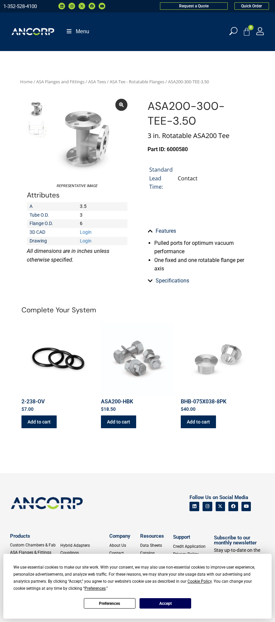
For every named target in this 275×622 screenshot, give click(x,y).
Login (86, 232)
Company (119, 536)
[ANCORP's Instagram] (207, 507)
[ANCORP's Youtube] (246, 507)
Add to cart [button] (39, 422)
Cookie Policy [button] (199, 581)
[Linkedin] (61, 6)
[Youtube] (102, 6)
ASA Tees (97, 82)
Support (181, 537)
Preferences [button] (95, 588)
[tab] (198, 231)
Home (26, 82)
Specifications (172, 280)
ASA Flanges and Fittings (60, 82)
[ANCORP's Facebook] (233, 507)
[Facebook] (92, 6)
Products (20, 536)
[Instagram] (71, 6)
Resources (152, 536)
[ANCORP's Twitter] (220, 507)
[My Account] (260, 31)
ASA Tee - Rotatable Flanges (137, 82)
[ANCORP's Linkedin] (194, 507)
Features (166, 231)
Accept (165, 603)
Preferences (109, 603)
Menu (82, 31)
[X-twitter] (81, 6)
